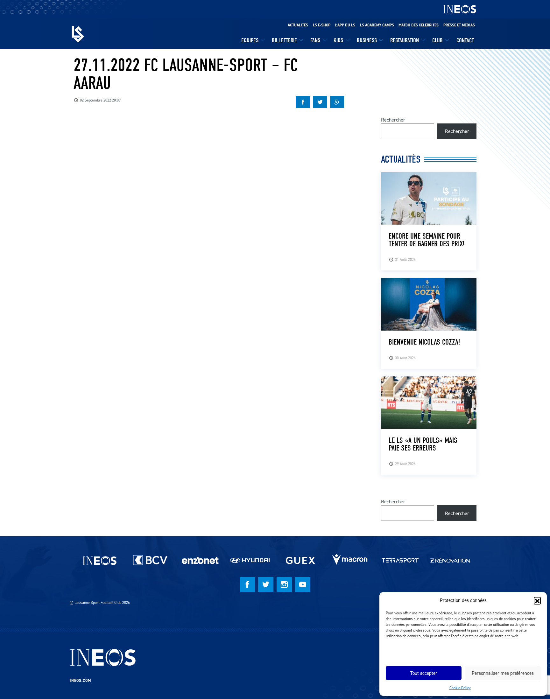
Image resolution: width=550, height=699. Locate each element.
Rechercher (393, 119)
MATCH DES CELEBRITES (418, 25)
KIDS (338, 40)
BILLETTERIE (284, 40)
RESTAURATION (404, 40)
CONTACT (465, 40)
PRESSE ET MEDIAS (459, 25)
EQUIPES (249, 40)
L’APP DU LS (345, 25)
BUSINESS (367, 40)
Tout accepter (423, 673)
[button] (537, 600)
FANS (315, 40)
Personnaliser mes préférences (503, 673)
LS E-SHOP (321, 25)
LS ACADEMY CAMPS (377, 25)
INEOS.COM (80, 680)
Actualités (298, 25)
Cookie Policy (460, 687)
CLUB (437, 40)
